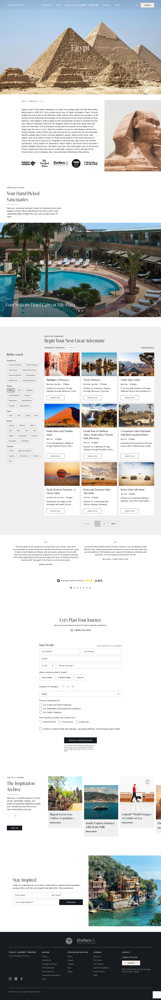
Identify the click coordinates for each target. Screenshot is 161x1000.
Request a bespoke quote (80, 740)
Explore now (55, 398)
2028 (27, 415)
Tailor (44, 979)
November (12, 441)
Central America (14, 395)
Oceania (12, 406)
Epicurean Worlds (15, 375)
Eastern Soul (13, 380)
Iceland (71, 964)
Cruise (44, 956)
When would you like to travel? (53, 672)
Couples (12, 456)
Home (24, 101)
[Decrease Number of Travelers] (63, 687)
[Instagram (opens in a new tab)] (10, 978)
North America (27, 400)
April (10, 430)
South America (25, 406)
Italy (69, 968)
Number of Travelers (48, 686)
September (23, 436)
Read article (55, 822)
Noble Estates (31, 375)
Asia (19, 390)
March (32, 425)
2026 (10, 415)
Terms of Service (88, 749)
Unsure (80, 677)
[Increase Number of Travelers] (72, 687)
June (26, 430)
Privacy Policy (68, 747)
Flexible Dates (64, 677)
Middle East (13, 400)
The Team (97, 960)
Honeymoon (24, 456)
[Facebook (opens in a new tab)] (21, 978)
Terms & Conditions (101, 968)
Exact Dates (47, 677)
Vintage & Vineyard (28, 380)
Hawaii (70, 960)
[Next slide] (155, 270)
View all (14, 828)
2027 (19, 415)
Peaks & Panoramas (29, 370)
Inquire (147, 5)
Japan (70, 972)
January (11, 425)
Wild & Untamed (32, 365)
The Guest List (48, 972)
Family (11, 451)
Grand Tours (13, 370)
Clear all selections (147, 347)
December (25, 441)
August (11, 436)
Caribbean (29, 390)
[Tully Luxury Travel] (82, 5)
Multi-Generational (24, 451)
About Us (97, 956)
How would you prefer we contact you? (57, 717)
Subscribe (71, 902)
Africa (11, 390)
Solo (10, 461)
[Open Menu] (136, 5)
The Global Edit (48, 968)
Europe (27, 395)
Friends (35, 456)
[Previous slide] (6, 270)
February (22, 425)
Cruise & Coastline (15, 365)
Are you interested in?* (49, 700)
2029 (36, 415)
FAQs (95, 975)
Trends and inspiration (51, 975)
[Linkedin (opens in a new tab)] (15, 978)
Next (113, 524)
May (18, 430)
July (34, 430)
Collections (33, 101)
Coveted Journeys (49, 964)
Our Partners (98, 964)
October (34, 436)
